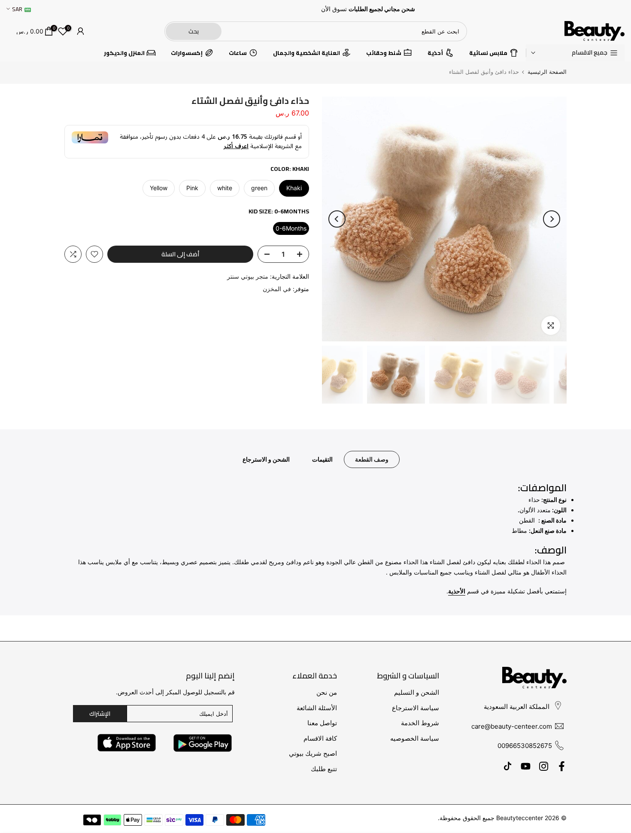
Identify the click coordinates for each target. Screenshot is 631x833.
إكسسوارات (187, 52)
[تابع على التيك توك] (507, 766)
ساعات (238, 52)
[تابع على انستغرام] (543, 766)
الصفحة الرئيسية (547, 72)
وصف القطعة (371, 459)
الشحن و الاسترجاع (266, 459)
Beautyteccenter (519, 817)
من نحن (326, 692)
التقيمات (322, 459)
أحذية (435, 52)
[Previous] (551, 219)
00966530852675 (525, 746)
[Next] (337, 219)
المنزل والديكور (124, 52)
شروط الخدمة (420, 723)
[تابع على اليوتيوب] (526, 766)
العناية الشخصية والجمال (306, 52)
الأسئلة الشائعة (317, 708)
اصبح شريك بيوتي (313, 753)
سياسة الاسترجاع (415, 708)
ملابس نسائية (488, 52)
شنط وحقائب (383, 52)
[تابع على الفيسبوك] (562, 766)
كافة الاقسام (320, 738)
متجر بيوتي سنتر (247, 276)
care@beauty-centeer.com (511, 726)
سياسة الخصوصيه (414, 738)
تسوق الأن (334, 9)
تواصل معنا (322, 723)
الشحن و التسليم (416, 692)
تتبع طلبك (324, 769)
